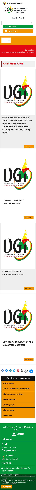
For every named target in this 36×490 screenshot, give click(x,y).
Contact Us (12, 26)
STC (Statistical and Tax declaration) (18, 389)
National (9, 455)
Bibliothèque (21, 52)
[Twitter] (14, 370)
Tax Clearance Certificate (15, 394)
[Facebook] (2, 370)
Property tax (11, 405)
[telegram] (31, 372)
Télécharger (28, 147)
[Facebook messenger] (6, 370)
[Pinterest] (18, 370)
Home (3, 52)
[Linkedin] (10, 370)
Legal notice (5, 447)
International (12, 459)
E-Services (10, 383)
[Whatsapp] (26, 372)
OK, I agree (6, 487)
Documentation (11, 52)
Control (9, 415)
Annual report (11, 399)
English (14, 18)
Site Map (13, 447)
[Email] (22, 370)
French (21, 18)
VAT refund (10, 410)
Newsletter (13, 31)
